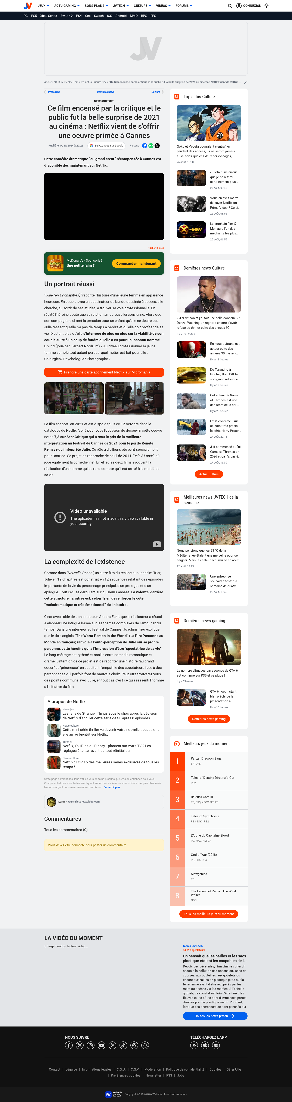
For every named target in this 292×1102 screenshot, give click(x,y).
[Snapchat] (145, 1045)
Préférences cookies (125, 1075)
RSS (169, 1075)
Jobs (180, 1075)
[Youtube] (101, 1045)
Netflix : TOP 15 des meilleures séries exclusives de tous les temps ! (111, 764)
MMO (134, 16)
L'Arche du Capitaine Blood (210, 835)
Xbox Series (48, 16)
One (88, 16)
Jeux (42, 6)
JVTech (119, 6)
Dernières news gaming (209, 719)
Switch (99, 16)
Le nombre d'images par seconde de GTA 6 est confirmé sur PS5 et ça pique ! (207, 673)
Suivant (156, 91)
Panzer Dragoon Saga (206, 758)
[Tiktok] (123, 1045)
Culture (140, 6)
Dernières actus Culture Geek (90, 82)
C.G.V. (135, 1069)
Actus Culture (209, 474)
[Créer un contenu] (246, 82)
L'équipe (71, 1069)
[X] (80, 1045)
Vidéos (161, 6)
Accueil (48, 82)
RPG (144, 16)
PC (26, 16)
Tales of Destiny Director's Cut (212, 778)
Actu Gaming (65, 6)
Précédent (54, 91)
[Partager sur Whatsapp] (150, 145)
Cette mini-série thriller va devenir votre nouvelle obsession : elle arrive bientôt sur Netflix (111, 731)
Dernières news (105, 91)
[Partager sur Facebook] (144, 145)
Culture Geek (63, 82)
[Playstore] (194, 1045)
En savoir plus (112, 787)
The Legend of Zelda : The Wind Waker (213, 893)
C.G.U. (121, 1069)
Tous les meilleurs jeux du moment (209, 914)
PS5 (34, 16)
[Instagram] (90, 1045)
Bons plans (94, 6)
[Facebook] (69, 1045)
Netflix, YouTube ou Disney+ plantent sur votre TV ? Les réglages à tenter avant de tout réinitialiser (107, 748)
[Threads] (134, 1045)
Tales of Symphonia (205, 816)
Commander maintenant (136, 263)
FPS (153, 16)
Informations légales (97, 1069)
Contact (54, 1069)
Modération (153, 1069)
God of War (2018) (204, 855)
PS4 (79, 16)
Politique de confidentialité (185, 1069)
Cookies (215, 1069)
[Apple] (205, 1045)
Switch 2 (66, 16)
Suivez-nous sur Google (109, 145)
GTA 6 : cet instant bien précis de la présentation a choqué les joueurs (223, 697)
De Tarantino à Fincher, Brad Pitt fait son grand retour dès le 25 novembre (225, 375)
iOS (109, 16)
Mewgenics (199, 874)
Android (121, 16)
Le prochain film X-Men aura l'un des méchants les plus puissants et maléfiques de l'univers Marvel (223, 229)
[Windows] (216, 1045)
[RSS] (112, 1045)
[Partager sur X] (157, 145)
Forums (182, 6)
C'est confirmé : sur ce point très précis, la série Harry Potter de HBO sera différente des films (224, 426)
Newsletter (153, 1075)
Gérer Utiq (234, 1069)
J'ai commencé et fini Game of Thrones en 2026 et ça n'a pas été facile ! (225, 452)
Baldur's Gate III (202, 797)
